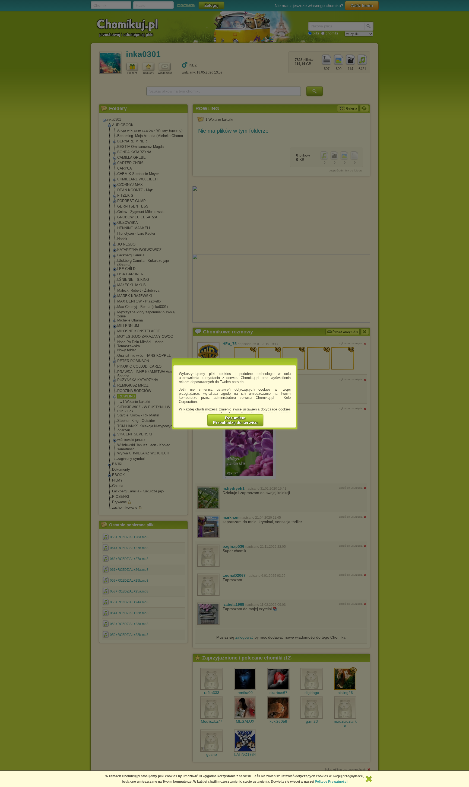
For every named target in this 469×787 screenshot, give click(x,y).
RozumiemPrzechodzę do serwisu (235, 420)
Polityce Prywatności (331, 781)
